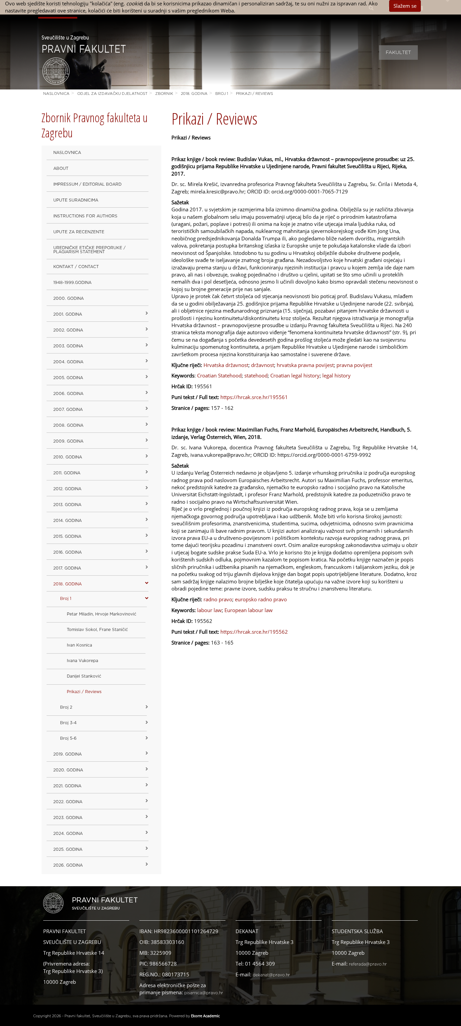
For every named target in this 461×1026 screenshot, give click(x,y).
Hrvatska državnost (226, 365)
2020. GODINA (68, 770)
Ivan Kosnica (79, 645)
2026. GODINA (68, 865)
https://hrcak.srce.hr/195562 (254, 631)
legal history (336, 375)
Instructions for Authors (85, 216)
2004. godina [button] (68, 362)
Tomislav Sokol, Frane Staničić (97, 630)
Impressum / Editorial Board (87, 184)
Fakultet (398, 52)
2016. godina (67, 552)
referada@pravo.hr (368, 964)
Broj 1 (221, 94)
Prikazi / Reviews (254, 94)
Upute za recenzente (78, 232)
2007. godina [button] (68, 409)
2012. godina (67, 489)
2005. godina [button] (68, 378)
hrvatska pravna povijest (305, 365)
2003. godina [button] (68, 346)
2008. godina (68, 425)
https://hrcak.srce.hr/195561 (254, 397)
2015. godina (67, 536)
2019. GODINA (67, 754)
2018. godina (194, 94)
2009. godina (68, 441)
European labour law (248, 610)
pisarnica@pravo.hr (203, 993)
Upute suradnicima (75, 200)
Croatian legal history (295, 375)
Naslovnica (56, 94)
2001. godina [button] (67, 314)
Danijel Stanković (84, 676)
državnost (262, 365)
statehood (256, 375)
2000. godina (68, 298)
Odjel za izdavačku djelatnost (112, 94)
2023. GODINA (67, 818)
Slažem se (405, 5)
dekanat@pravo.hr (271, 975)
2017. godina (67, 568)
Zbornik (164, 94)
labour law (209, 610)
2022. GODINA (67, 802)
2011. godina (66, 473)
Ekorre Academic (205, 1015)
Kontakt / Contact (76, 267)
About (61, 168)
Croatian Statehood (219, 375)
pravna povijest (354, 365)
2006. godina (68, 394)
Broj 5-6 (68, 738)
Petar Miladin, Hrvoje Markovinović (101, 614)
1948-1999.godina (72, 283)
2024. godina (68, 834)
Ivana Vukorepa (82, 661)
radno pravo (218, 599)
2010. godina (67, 457)
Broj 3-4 (68, 723)
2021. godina (67, 786)
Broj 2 (66, 707)
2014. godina (67, 521)
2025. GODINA (67, 849)
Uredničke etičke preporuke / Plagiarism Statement (89, 250)
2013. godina (67, 505)
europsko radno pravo (261, 599)
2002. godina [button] (68, 330)
